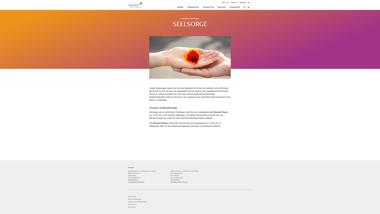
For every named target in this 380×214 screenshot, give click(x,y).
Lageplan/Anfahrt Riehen (179, 182)
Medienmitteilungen (135, 199)
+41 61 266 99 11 (134, 178)
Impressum (132, 207)
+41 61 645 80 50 (176, 178)
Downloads (132, 197)
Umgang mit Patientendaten (137, 202)
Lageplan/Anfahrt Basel (136, 182)
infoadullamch (133, 180)
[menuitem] (225, 2)
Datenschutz (132, 204)
